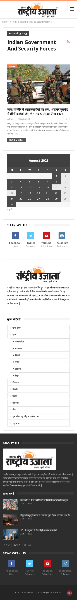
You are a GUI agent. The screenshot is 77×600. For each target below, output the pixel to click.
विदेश (15, 395)
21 (47, 193)
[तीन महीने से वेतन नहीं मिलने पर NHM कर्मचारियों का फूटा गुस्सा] (10, 504)
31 (12, 204)
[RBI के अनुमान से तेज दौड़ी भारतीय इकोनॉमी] (10, 534)
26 (29, 198)
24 (12, 198)
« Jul (9, 209)
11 (21, 187)
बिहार (17, 375)
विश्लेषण (16, 382)
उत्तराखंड (18, 348)
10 (12, 187)
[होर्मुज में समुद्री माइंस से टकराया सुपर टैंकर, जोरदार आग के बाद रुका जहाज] (10, 519)
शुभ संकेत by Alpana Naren (26, 416)
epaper (17, 423)
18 (21, 193)
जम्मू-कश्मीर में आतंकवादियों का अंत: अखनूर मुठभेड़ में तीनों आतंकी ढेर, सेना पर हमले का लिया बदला (37, 111)
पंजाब (17, 361)
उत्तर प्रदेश (19, 341)
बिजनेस (15, 389)
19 (29, 193)
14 (47, 187)
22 (56, 193)
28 (47, 198)
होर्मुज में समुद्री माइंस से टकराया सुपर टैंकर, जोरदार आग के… (46, 515)
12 (29, 187)
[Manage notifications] (69, 593)
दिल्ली (17, 355)
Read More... (16, 139)
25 (21, 198)
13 (38, 187)
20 (38, 193)
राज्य (14, 334)
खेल (14, 409)
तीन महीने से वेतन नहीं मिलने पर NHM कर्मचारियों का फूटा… (45, 500)
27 (38, 198)
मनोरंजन (16, 402)
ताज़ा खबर (12, 66)
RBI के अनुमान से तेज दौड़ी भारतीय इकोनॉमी (38, 530)
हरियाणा (18, 368)
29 (56, 198)
